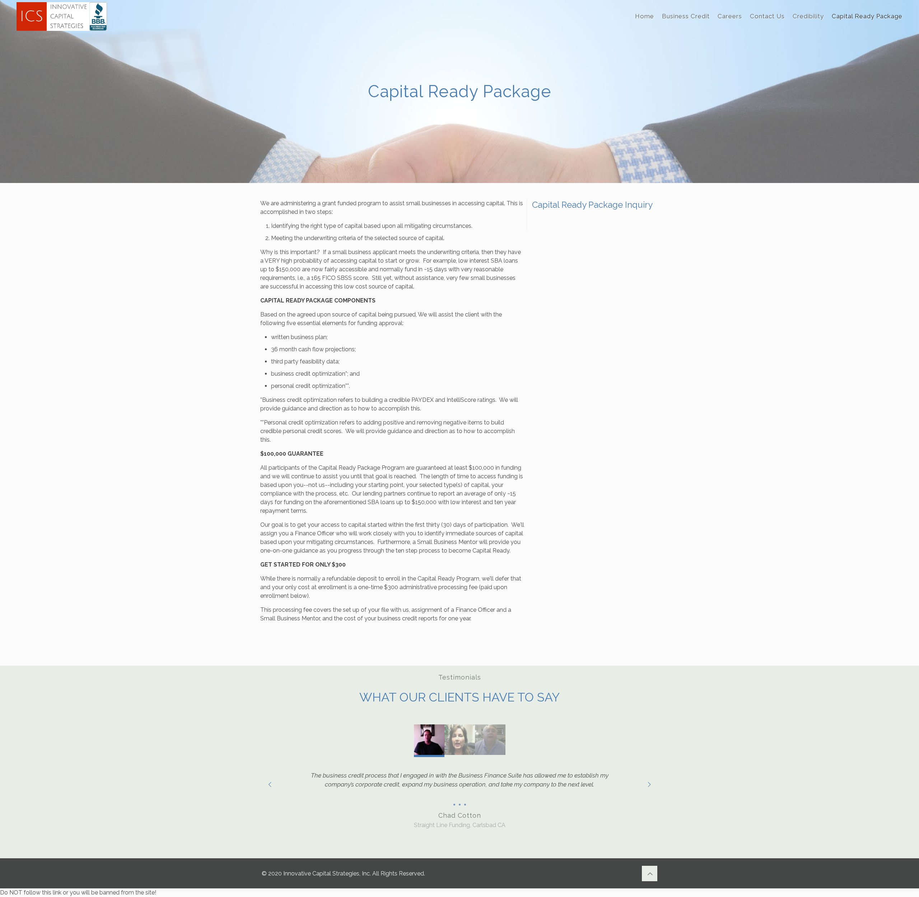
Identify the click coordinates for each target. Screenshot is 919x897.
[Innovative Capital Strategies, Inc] (62, 16)
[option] (460, 798)
